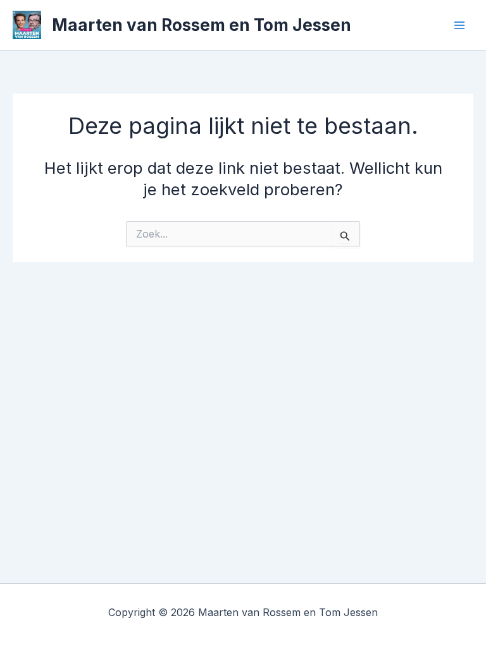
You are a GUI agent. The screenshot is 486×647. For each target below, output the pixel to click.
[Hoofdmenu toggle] (459, 25)
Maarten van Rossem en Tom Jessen (201, 25)
